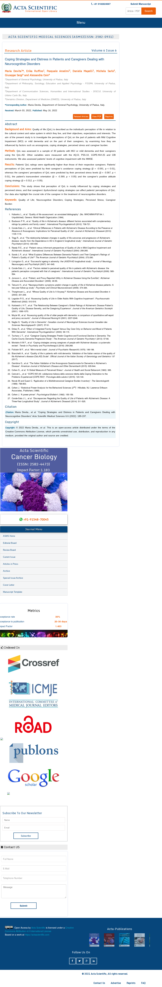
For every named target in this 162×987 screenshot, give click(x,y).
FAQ (143, 983)
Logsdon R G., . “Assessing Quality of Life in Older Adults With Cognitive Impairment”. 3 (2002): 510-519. (61, 300)
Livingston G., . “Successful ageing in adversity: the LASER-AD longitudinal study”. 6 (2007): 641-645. (62, 263)
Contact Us (99, 983)
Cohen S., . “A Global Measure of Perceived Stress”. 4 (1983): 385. (62, 370)
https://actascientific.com (37, 934)
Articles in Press (10, 564)
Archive (6, 571)
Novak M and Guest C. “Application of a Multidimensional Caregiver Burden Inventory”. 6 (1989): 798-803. (60, 382)
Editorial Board (9, 543)
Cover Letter (8, 585)
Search (149, 11)
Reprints (109, 116)
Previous (4, 479)
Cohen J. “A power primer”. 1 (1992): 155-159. (43, 394)
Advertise (116, 983)
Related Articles (81, 116)
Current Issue (9, 557)
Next (64, 479)
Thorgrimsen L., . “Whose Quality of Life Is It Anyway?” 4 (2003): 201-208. (61, 293)
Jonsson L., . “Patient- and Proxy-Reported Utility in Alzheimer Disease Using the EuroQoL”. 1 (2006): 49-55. (61, 279)
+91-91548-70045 (36, 519)
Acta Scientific (38, 927)
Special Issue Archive (13, 578)
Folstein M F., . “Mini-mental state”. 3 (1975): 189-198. (53, 349)
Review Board (9, 550)
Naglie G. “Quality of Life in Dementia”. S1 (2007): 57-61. (59, 324)
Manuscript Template (12, 592)
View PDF (96, 116)
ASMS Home (9, 536)
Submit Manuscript (141, 3)
